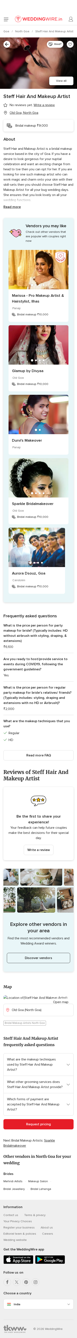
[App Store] (18, 1263)
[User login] (71, 19)
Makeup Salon (38, 1181)
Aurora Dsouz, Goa (28, 573)
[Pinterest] (26, 1282)
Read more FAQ (38, 755)
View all (61, 81)
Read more (12, 207)
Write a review (38, 850)
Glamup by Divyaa (27, 370)
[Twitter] (17, 1282)
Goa (6, 31)
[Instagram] (35, 1282)
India (17, 1304)
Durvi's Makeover (27, 440)
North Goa (22, 31)
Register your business (19, 1227)
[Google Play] (50, 1263)
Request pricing (38, 1124)
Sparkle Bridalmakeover (32, 503)
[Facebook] (7, 1282)
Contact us (10, 1215)
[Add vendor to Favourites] (70, 44)
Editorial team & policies (19, 1234)
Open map (60, 1002)
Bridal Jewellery (14, 1189)
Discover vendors (38, 958)
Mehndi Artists (12, 1181)
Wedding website (15, 1240)
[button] (38, 823)
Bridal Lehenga (41, 1189)
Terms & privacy (35, 1215)
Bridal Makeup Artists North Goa (25, 1023)
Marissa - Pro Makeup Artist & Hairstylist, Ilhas (38, 298)
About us (47, 1227)
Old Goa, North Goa (24, 113)
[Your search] (6, 44)
